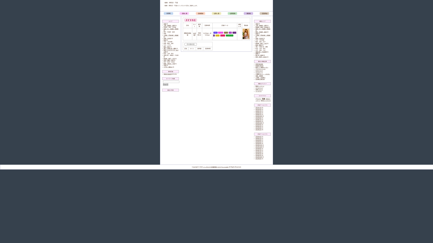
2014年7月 (258, 150)
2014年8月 (258, 148)
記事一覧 (216, 13)
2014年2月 (258, 129)
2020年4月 (258, 112)
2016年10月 (259, 123)
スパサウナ (259, 91)
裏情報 (249, 13)
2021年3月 (258, 109)
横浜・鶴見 (167, 46)
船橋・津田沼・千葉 (169, 63)
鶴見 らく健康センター (262, 67)
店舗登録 (200, 13)
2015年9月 (258, 124)
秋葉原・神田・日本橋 (262, 27)
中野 (165, 65)
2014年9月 (258, 128)
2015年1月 (258, 126)
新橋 (257, 33)
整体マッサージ (260, 86)
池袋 (165, 24)
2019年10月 (259, 116)
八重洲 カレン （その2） (263, 74)
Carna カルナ (259, 70)
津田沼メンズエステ (266, 100)
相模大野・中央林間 (261, 52)
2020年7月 (258, 111)
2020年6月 (258, 136)
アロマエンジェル (260, 69)
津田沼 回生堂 (167, 74)
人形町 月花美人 (260, 77)
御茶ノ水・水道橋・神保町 (171, 29)
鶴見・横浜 (259, 45)
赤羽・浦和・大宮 (169, 60)
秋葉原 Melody (260, 65)
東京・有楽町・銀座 (261, 32)
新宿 (165, 40)
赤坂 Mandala (259, 64)
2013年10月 (259, 157)
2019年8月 (258, 117)
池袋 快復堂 (259, 75)
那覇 (257, 53)
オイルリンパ (259, 88)
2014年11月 (259, 145)
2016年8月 (258, 140)
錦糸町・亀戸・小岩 (169, 58)
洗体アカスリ (259, 89)
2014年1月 (258, 155)
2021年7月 (258, 107)
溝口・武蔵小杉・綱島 (170, 48)
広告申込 (264, 13)
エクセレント (259, 72)
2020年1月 (258, 114)
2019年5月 (258, 121)
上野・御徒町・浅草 (169, 25)
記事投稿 (232, 13)
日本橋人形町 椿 (260, 79)
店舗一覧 (184, 13)
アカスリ (258, 99)
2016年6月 (258, 141)
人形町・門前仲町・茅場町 (171, 35)
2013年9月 (258, 158)
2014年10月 (259, 146)
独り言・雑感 (259, 55)
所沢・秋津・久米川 (261, 57)
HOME (169, 13)
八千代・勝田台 (168, 67)
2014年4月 (258, 152)
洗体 (263, 99)
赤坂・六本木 (167, 38)
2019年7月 (258, 119)
